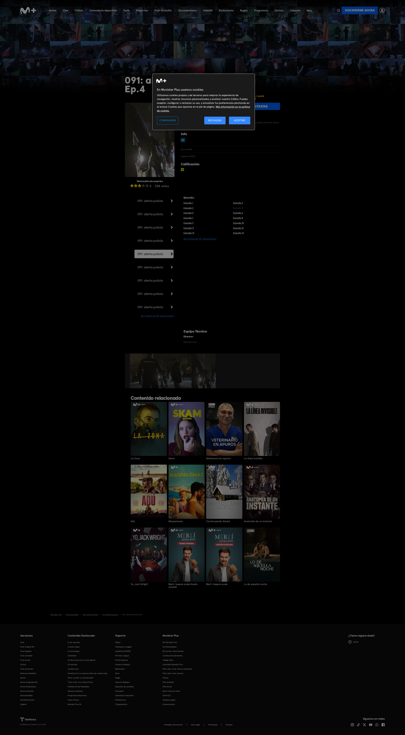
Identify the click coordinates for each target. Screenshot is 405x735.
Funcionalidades (170, 647)
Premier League (122, 656)
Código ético (168, 660)
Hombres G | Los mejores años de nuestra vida (87, 673)
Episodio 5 (188, 213)
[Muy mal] (132, 185)
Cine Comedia (26, 656)
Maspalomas (175, 521)
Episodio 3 (188, 208)
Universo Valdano (122, 664)
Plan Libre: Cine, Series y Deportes (177, 669)
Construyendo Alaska (218, 521)
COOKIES (229, 725)
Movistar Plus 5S (74, 704)
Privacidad (212, 725)
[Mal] (135, 185)
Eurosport (119, 691)
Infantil (207, 10)
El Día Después (121, 660)
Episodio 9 (188, 223)
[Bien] (143, 185)
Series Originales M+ (29, 682)
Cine (65, 10)
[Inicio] (28, 10)
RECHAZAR (214, 120)
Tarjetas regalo (169, 700)
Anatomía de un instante (258, 521)
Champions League (123, 647)
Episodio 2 (238, 203)
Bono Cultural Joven (171, 691)
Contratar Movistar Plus (173, 664)
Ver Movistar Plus (170, 642)
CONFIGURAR (167, 120)
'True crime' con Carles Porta (80, 682)
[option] (161, 371)
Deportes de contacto (124, 687)
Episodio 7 (188, 218)
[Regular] (139, 185)
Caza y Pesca (73, 700)
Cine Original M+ (27, 647)
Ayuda (355, 642)
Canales (295, 10)
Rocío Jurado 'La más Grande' (80, 678)
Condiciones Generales (173, 656)
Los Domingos (73, 651)
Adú (133, 521)
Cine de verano (26, 669)
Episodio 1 (188, 203)
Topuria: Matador (122, 682)
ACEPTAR (239, 120)
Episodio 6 (238, 213)
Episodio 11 (189, 228)
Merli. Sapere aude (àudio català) (183, 586)
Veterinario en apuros (218, 458)
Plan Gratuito (163, 10)
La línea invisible (253, 458)
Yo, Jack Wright (139, 584)
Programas (261, 10)
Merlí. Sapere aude (216, 584)
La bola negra (74, 647)
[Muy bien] (147, 185)
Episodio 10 (238, 223)
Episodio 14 (238, 233)
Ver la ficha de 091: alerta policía (157, 316)
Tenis (126, 10)
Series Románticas (28, 687)
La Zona (135, 458)
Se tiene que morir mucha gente (81, 660)
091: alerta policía (150, 201)
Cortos (279, 10)
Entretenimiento (27, 700)
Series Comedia (27, 691)
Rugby (244, 10)
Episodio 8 (238, 218)
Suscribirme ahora (360, 10)
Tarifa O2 (167, 695)
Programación (121, 704)
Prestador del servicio (173, 725)
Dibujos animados (75, 691)
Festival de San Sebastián (78, 687)
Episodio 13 (189, 233)
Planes (165, 678)
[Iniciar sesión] (382, 10)
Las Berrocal (73, 669)
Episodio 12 (238, 228)
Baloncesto (226, 10)
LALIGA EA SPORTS (123, 651)
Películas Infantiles (28, 673)
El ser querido (74, 642)
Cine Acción (25, 660)
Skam (171, 458)
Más (309, 10)
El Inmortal (72, 664)
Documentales (187, 10)
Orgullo (23, 704)
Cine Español (25, 651)
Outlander (72, 656)
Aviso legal (195, 725)
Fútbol (79, 10)
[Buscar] (338, 10)
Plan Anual (167, 687)
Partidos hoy (120, 700)
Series (52, 10)
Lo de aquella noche (255, 584)
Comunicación (169, 704)
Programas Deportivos (77, 695)
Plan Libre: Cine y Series (173, 673)
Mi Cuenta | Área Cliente (173, 651)
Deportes (142, 10)
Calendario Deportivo (124, 695)
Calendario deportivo (103, 10)
